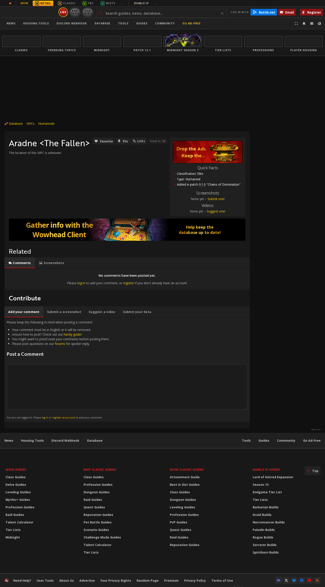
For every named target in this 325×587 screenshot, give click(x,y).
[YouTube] (309, 580)
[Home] (29, 12)
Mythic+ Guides (18, 500)
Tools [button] (123, 23)
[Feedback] (311, 23)
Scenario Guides (96, 530)
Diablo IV (146, 3)
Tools (246, 440)
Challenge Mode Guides (102, 537)
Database (102, 23)
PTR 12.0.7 (87, 12)
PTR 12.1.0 (75, 12)
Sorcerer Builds (265, 545)
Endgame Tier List (267, 492)
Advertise (87, 580)
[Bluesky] (294, 580)
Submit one (216, 199)
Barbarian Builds (266, 507)
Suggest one (216, 211)
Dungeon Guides (97, 492)
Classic (69, 3)
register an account (63, 417)
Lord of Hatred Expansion (273, 477)
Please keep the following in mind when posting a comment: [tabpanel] (58, 369)
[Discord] (278, 580)
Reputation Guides (98, 515)
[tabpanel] (127, 279)
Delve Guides (16, 484)
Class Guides (16, 477)
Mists (110, 3)
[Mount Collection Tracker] (127, 230)
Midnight (13, 537)
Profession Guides (20, 507)
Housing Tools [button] (36, 23)
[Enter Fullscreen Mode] (296, 23)
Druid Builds (262, 515)
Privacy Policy (195, 580)
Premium (171, 580)
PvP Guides (178, 522)
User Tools (45, 580)
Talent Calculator (19, 522)
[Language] (319, 23)
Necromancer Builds (269, 522)
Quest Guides (94, 507)
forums (60, 344)
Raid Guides (15, 515)
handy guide (72, 334)
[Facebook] (301, 580)
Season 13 (261, 484)
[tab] (19, 262)
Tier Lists (13, 530)
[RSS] (317, 580)
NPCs (30, 123)
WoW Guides (16, 469)
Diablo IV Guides (266, 469)
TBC (91, 3)
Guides (141, 23)
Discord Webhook (72, 23)
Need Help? (22, 580)
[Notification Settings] (304, 23)
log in (81, 283)
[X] (286, 580)
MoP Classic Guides (100, 469)
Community (165, 23)
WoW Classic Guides (187, 469)
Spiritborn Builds (266, 552)
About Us (66, 580)
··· (122, 3)
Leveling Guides (18, 492)
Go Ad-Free (191, 23)
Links (141, 141)
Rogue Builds (263, 537)
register (128, 283)
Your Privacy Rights (115, 580)
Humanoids (46, 123)
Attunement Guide (185, 477)
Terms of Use (222, 580)
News (11, 23)
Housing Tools (32, 440)
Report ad (316, 429)
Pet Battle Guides (98, 522)
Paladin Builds (264, 530)
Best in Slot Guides (185, 484)
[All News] (10, 3)
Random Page (148, 580)
